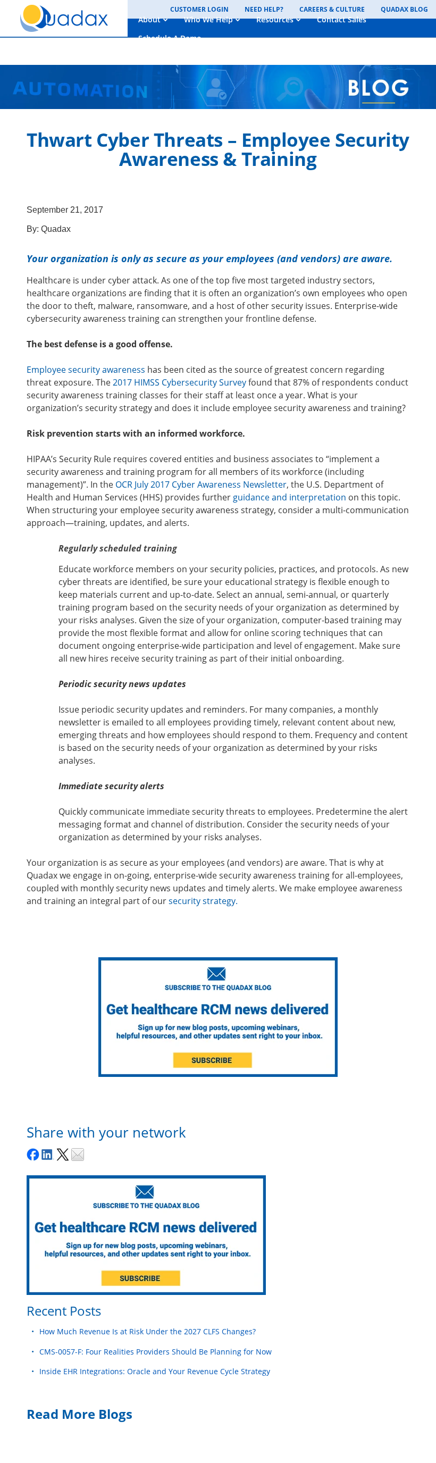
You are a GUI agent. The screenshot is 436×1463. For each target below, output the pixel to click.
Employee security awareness (86, 369)
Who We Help (208, 19)
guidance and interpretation (289, 497)
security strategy (202, 901)
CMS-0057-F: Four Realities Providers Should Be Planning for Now (155, 1352)
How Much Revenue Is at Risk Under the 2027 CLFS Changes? (147, 1331)
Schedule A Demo (170, 38)
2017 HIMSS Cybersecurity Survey (179, 382)
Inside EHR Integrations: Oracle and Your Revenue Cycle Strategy (154, 1371)
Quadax (56, 228)
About (149, 19)
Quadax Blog (404, 9)
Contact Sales (341, 19)
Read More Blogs (79, 1414)
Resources (275, 19)
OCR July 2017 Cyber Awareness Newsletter (201, 484)
